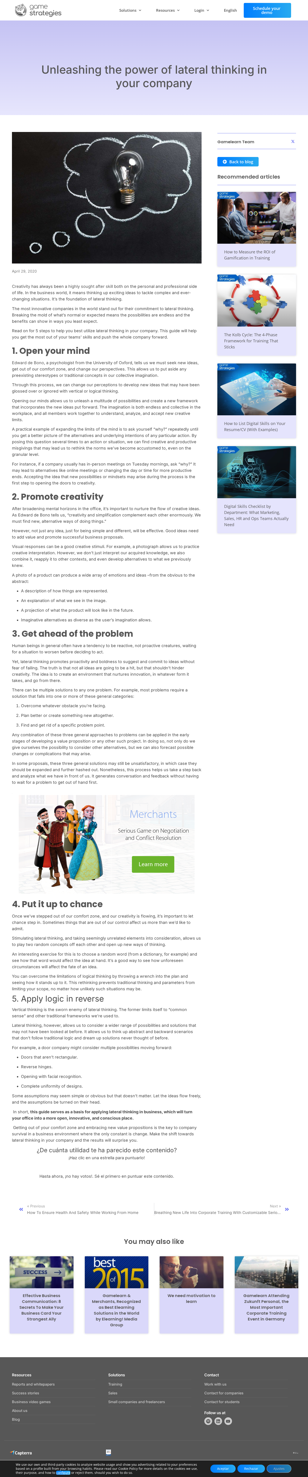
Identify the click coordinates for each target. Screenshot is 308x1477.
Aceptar (223, 1468)
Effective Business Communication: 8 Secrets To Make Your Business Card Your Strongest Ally (41, 1307)
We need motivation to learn (192, 1298)
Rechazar (251, 1468)
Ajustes (279, 1468)
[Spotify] (208, 1421)
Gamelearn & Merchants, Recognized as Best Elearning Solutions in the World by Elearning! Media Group (116, 1310)
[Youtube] (228, 1421)
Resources (165, 10)
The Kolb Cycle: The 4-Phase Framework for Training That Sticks (251, 341)
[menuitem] (230, 10)
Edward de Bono (28, 362)
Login (199, 10)
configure (63, 1473)
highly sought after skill (90, 286)
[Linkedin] (218, 1421)
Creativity (21, 286)
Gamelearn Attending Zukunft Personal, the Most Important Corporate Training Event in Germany (266, 1307)
